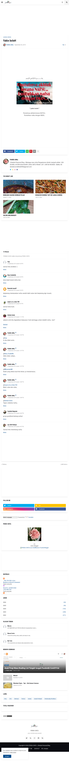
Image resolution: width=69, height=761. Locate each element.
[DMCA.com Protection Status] (7, 716)
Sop (8, 262)
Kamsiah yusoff (11, 288)
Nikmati (15, 675)
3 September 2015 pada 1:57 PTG (15, 350)
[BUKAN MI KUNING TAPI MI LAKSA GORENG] (50, 186)
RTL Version (44, 748)
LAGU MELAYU (7, 589)
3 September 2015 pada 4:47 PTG (15, 426)
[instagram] (14, 170)
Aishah (5, 324)
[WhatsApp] (27, 151)
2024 (34, 608)
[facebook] (17, 170)
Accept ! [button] (7, 756)
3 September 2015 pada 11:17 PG (15, 317)
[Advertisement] (34, 19)
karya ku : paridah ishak (9, 588)
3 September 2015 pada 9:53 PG (15, 290)
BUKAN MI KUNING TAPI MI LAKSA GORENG (48, 195)
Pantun (23, 698)
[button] (2, 2)
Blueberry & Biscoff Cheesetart (11, 582)
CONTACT (37, 748)
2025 (34, 605)
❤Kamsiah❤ (8, 369)
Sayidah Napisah (12, 411)
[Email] (34, 151)
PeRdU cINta (14, 160)
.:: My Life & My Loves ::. (9, 580)
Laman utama (7, 37)
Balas (4, 269)
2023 (34, 612)
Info (10, 698)
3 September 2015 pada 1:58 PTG (15, 382)
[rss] (12, 170)
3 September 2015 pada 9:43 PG (15, 277)
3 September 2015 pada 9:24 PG (15, 263)
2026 (34, 602)
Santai (29, 698)
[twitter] (10, 170)
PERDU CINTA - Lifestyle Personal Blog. (39, 745)
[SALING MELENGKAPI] (18, 207)
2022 (34, 615)
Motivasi (16, 698)
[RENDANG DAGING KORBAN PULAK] (18, 186)
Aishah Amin (11, 315)
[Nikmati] (7, 678)
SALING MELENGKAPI (9, 215)
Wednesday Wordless (50, 698)
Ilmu (5, 698)
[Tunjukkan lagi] (38, 151)
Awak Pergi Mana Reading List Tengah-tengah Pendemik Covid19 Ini (31, 668)
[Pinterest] (30, 151)
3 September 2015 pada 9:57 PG (15, 303)
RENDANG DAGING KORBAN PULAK (14, 195)
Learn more (13, 752)
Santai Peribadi (38, 698)
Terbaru (4, 464)
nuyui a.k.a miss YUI (13, 302)
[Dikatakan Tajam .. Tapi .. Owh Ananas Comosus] (7, 685)
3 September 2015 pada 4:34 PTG (15, 413)
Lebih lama (64, 464)
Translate (30, 517)
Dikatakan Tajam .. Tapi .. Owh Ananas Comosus (26, 683)
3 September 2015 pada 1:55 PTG (15, 335)
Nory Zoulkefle (11, 275)
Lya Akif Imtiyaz (12, 425)
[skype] (42, 738)
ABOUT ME (29, 748)
